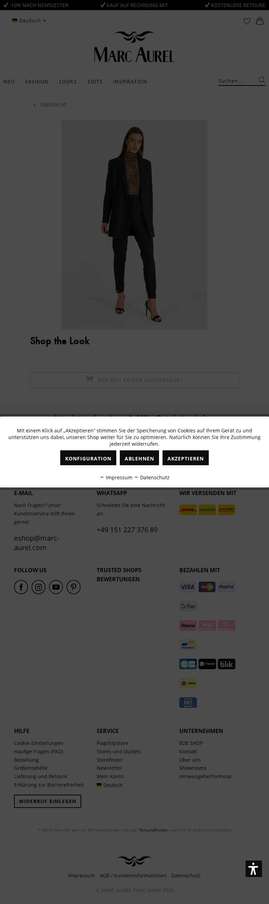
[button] (254, 869)
